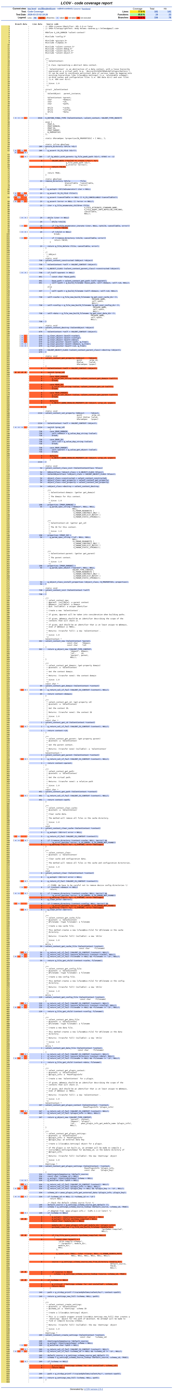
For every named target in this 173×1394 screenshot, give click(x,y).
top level (32, 8)
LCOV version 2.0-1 (93, 1389)
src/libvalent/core (47, 8)
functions (86, 9)
